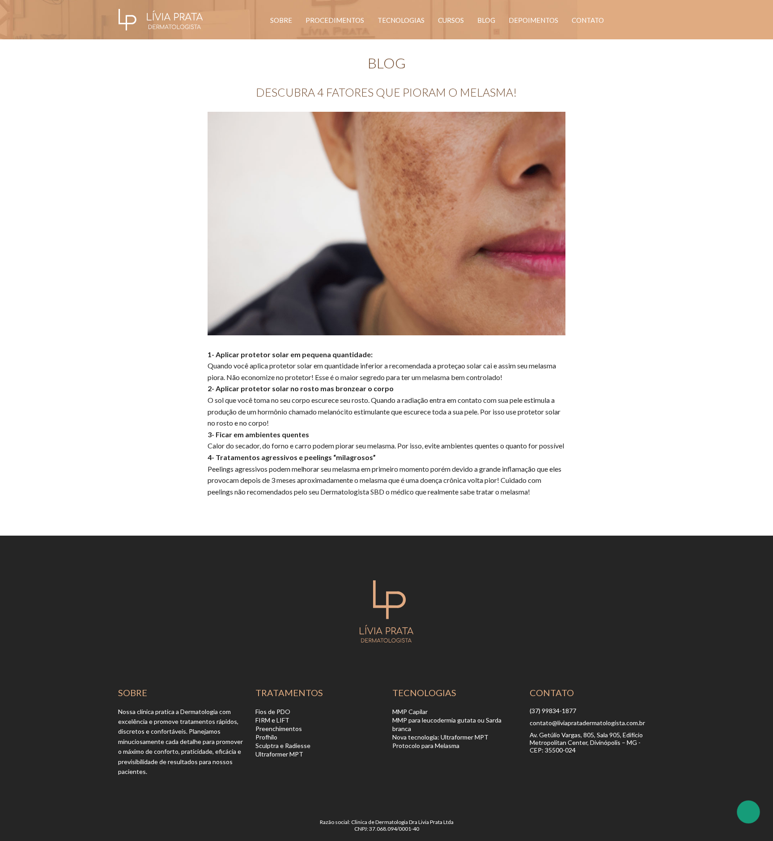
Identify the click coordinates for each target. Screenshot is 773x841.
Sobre (281, 20)
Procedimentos (335, 20)
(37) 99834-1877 (553, 710)
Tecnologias (401, 20)
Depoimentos (533, 20)
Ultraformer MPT (279, 754)
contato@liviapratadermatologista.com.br (587, 723)
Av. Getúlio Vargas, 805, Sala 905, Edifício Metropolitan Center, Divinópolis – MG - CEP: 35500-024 (586, 742)
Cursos (451, 20)
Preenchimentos (278, 728)
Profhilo (266, 737)
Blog (486, 20)
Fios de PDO (272, 711)
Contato (588, 20)
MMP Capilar (410, 711)
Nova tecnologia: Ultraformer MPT (440, 737)
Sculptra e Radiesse (282, 745)
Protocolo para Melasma (425, 745)
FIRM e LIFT (272, 720)
